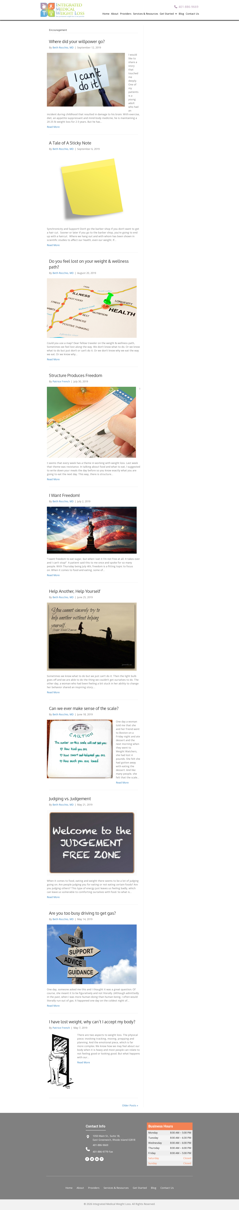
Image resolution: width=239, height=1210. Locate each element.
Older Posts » (130, 1105)
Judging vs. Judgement (70, 798)
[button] (87, 1159)
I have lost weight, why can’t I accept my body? (92, 1021)
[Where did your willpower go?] (86, 79)
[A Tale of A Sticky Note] (92, 188)
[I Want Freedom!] (92, 530)
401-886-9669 (100, 1145)
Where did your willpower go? (77, 41)
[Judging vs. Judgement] (92, 842)
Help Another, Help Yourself (74, 591)
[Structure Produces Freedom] (91, 422)
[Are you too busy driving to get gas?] (92, 954)
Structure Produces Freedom (75, 375)
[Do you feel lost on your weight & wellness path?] (92, 307)
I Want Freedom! (64, 495)
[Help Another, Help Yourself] (92, 636)
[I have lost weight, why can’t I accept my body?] (60, 1060)
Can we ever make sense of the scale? (84, 708)
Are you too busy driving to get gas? (82, 913)
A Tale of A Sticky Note (70, 142)
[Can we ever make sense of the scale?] (79, 748)
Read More (53, 126)
